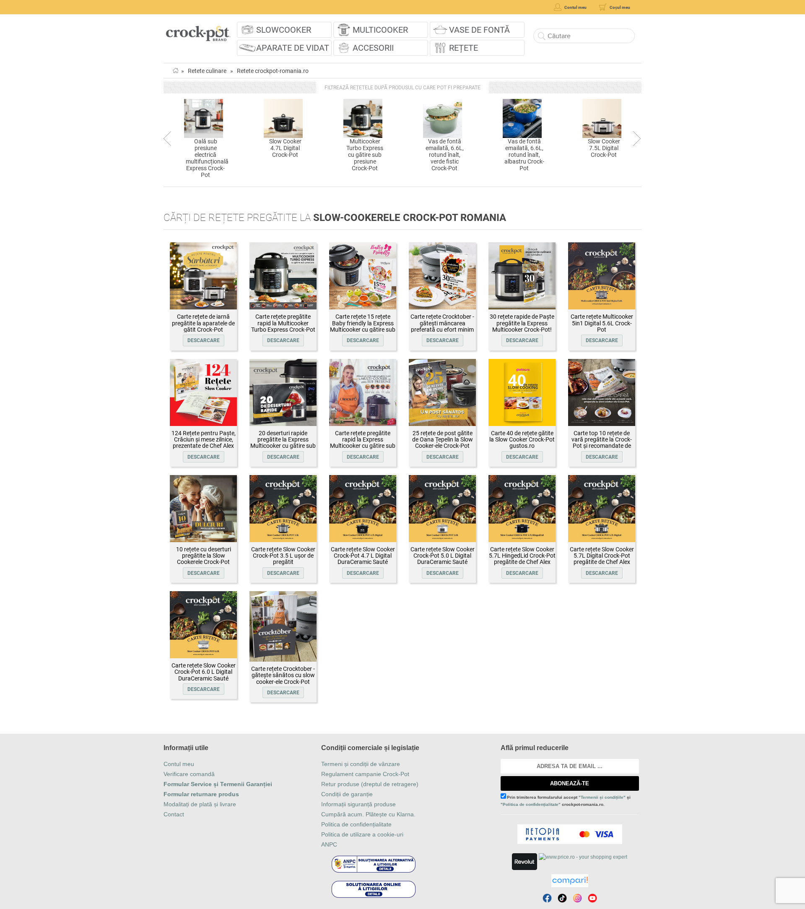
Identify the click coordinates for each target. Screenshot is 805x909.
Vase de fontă (479, 30)
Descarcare (203, 340)
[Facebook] (547, 898)
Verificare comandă (189, 774)
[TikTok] (562, 898)
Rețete (463, 48)
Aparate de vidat (292, 48)
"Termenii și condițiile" (602, 797)
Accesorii (373, 48)
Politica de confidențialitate (356, 824)
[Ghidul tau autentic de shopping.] (569, 880)
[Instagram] (577, 898)
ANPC (329, 844)
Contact (174, 814)
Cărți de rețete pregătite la (335, 217)
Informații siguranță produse (358, 804)
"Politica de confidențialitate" (531, 804)
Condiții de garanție (347, 794)
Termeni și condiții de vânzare (360, 764)
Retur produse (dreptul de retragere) (369, 784)
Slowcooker (283, 30)
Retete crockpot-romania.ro (273, 71)
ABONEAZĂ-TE (569, 783)
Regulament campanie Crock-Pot (365, 774)
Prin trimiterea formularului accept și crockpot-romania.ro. (566, 801)
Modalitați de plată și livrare (200, 804)
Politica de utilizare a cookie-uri (362, 834)
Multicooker (380, 30)
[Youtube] (592, 898)
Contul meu (179, 764)
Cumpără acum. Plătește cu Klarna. (368, 814)
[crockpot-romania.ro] (198, 30)
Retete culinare (207, 71)
